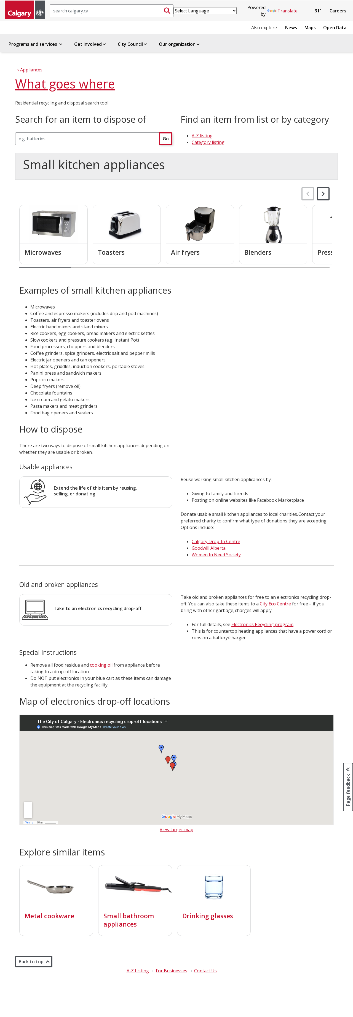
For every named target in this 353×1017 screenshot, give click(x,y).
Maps (310, 28)
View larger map (176, 830)
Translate (287, 11)
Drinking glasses (207, 915)
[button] (323, 193)
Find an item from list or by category (255, 119)
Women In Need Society (216, 555)
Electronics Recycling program (262, 624)
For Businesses (171, 971)
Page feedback (348, 789)
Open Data (334, 28)
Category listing (208, 142)
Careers (338, 11)
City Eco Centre (275, 604)
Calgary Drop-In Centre (216, 541)
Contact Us (205, 971)
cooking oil (101, 665)
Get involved (88, 44)
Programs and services (33, 44)
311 (318, 11)
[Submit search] (167, 11)
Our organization (177, 44)
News (291, 28)
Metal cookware (49, 915)
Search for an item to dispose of (80, 119)
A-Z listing (202, 136)
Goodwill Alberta (209, 548)
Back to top (31, 962)
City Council (130, 44)
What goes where (65, 83)
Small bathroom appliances (128, 920)
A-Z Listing (138, 971)
